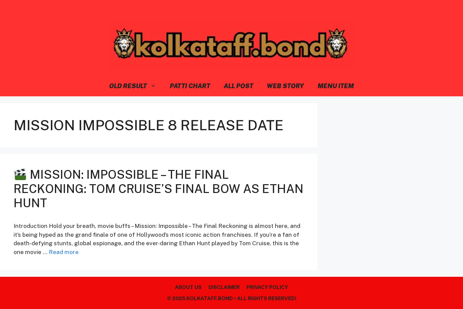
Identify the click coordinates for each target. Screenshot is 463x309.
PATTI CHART (190, 86)
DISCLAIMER (224, 287)
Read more (64, 252)
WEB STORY (285, 86)
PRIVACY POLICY (267, 287)
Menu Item (336, 86)
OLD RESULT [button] (128, 86)
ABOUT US (188, 287)
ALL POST (238, 86)
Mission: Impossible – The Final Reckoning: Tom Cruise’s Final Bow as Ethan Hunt (158, 189)
